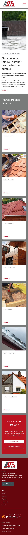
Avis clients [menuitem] (5, 502)
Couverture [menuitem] (4, 496)
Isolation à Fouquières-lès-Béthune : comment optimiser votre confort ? (14, 314)
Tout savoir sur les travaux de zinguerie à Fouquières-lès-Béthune (14, 358)
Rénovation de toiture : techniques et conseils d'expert (11, 141)
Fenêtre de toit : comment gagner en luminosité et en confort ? (13, 185)
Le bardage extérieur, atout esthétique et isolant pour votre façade (13, 272)
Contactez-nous (14, 441)
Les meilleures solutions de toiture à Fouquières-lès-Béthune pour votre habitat (13, 402)
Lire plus (4, 90)
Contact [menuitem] (4, 505)
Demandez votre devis (14, 446)
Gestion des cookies (6, 531)
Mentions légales (6, 522)
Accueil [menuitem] (4, 493)
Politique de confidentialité (8, 528)
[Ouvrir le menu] (24, 4)
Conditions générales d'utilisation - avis (11, 525)
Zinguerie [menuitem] (4, 499)
